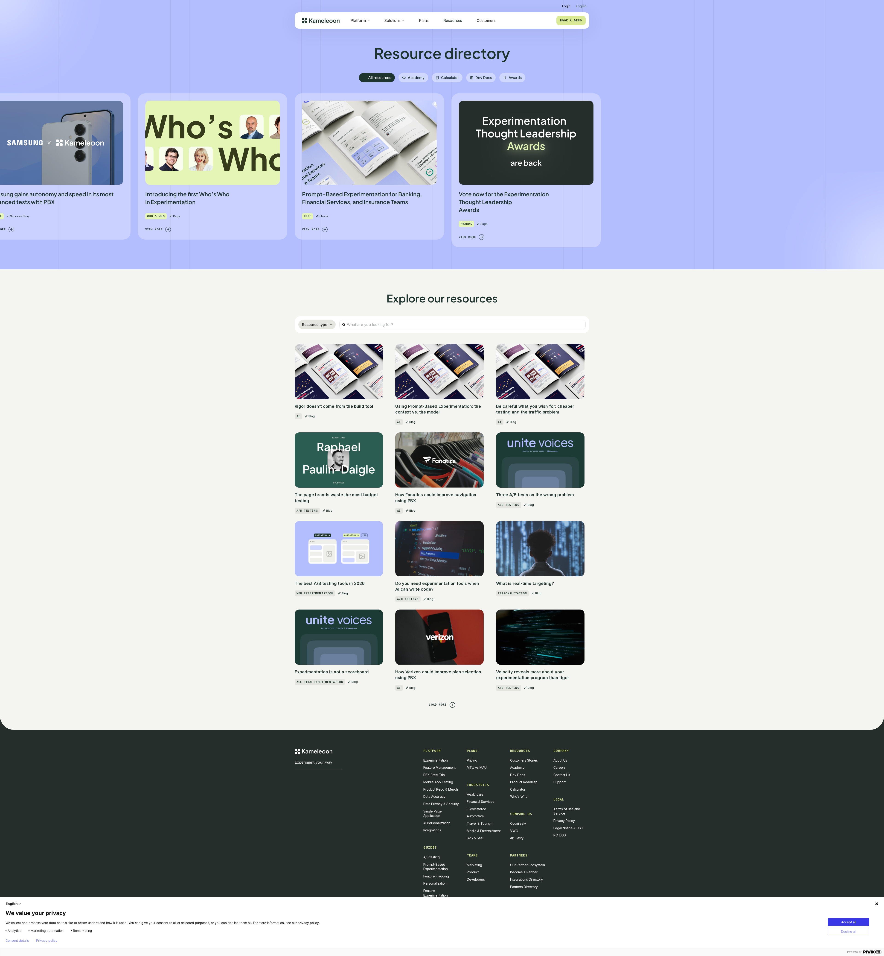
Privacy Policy (564, 821)
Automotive (475, 816)
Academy (517, 767)
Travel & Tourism (479, 823)
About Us (560, 760)
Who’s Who (519, 796)
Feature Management (439, 767)
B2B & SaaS (476, 838)
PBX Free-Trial (434, 775)
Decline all (848, 931)
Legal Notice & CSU (568, 828)
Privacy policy (46, 940)
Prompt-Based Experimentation (435, 866)
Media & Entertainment (484, 831)
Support (559, 782)
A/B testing (431, 857)
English (12, 904)
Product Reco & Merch (440, 789)
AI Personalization (436, 823)
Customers (486, 20)
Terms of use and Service (566, 811)
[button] (581, 4)
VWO (514, 831)
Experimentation (435, 760)
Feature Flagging (436, 876)
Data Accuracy (434, 796)
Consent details (17, 940)
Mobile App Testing (438, 782)
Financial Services (480, 802)
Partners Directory (524, 887)
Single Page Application (432, 813)
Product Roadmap (524, 782)
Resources (452, 20)
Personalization (435, 883)
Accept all (848, 922)
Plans (424, 20)
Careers (559, 767)
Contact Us (561, 775)
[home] (321, 20)
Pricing (472, 760)
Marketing (474, 865)
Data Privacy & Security (441, 804)
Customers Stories (524, 760)
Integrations (432, 830)
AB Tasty (516, 838)
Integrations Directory (526, 879)
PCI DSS (559, 835)
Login (566, 6)
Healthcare (475, 794)
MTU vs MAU (477, 767)
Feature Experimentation (435, 893)
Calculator (517, 789)
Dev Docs (517, 775)
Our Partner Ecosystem (527, 865)
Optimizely (518, 823)
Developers (476, 879)
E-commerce (476, 809)
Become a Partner (524, 872)
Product (473, 872)
